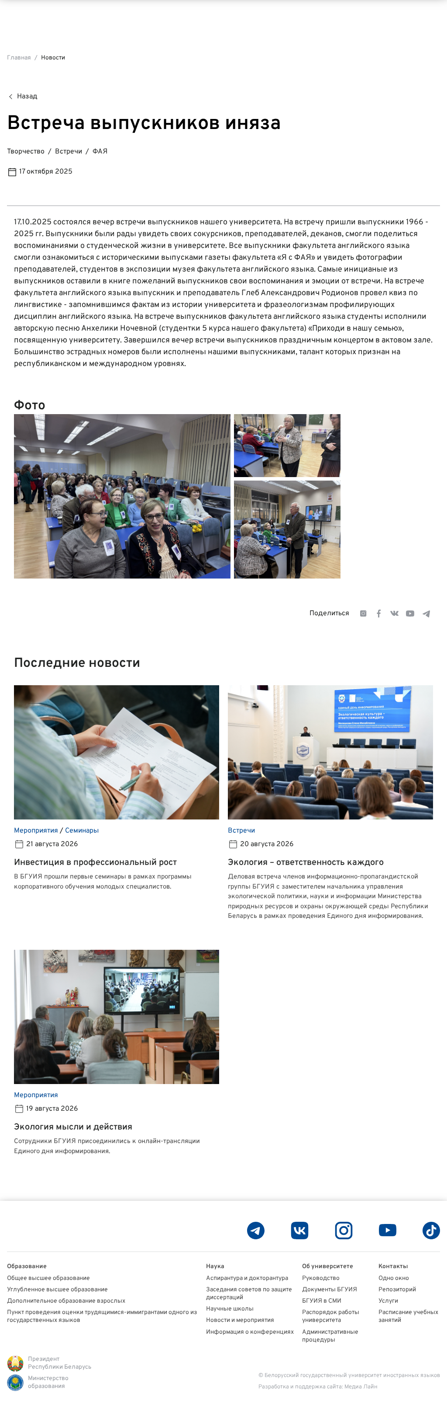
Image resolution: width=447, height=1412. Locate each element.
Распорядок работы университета (330, 1316)
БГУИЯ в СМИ (321, 1301)
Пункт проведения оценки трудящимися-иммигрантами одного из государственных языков (102, 1316)
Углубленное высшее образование (57, 1289)
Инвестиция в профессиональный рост (95, 862)
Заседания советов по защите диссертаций (249, 1293)
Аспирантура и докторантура (247, 1278)
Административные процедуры (330, 1336)
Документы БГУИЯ (329, 1289)
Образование (27, 1266)
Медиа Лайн (361, 1387)
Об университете (327, 1266)
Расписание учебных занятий (408, 1316)
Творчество (26, 151)
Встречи (68, 151)
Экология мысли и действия (73, 1127)
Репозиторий (397, 1289)
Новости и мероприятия (240, 1320)
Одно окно (393, 1278)
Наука (215, 1266)
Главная (19, 58)
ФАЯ (100, 151)
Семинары (82, 830)
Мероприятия (36, 830)
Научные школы (230, 1309)
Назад (27, 96)
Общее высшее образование (48, 1278)
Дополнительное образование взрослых (66, 1301)
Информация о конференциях (250, 1332)
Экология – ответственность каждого (306, 862)
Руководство (321, 1278)
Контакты (393, 1266)
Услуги (388, 1301)
